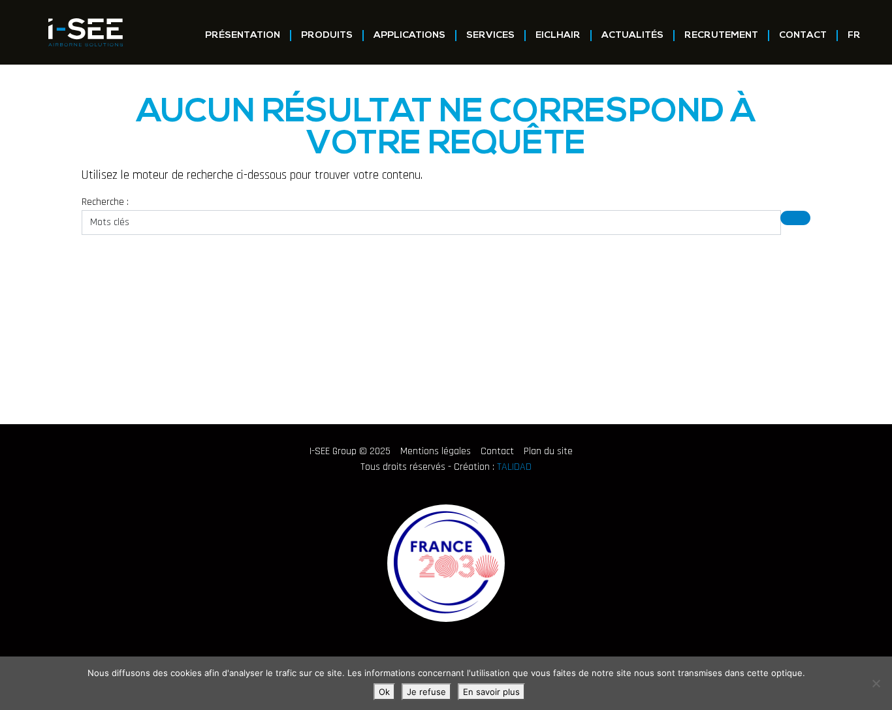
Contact (803, 35)
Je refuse (426, 692)
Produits (327, 35)
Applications (409, 35)
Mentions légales (435, 451)
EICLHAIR (558, 35)
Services (490, 35)
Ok (384, 692)
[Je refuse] (875, 683)
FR (854, 35)
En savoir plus (491, 692)
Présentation (242, 35)
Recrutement (721, 35)
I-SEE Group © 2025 (350, 451)
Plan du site (548, 451)
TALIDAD (514, 467)
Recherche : (105, 202)
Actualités (632, 35)
